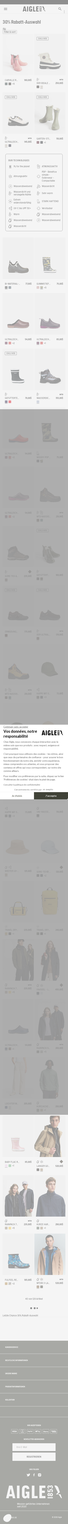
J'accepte (51, 795)
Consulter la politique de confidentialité (21, 784)
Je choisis (17, 795)
